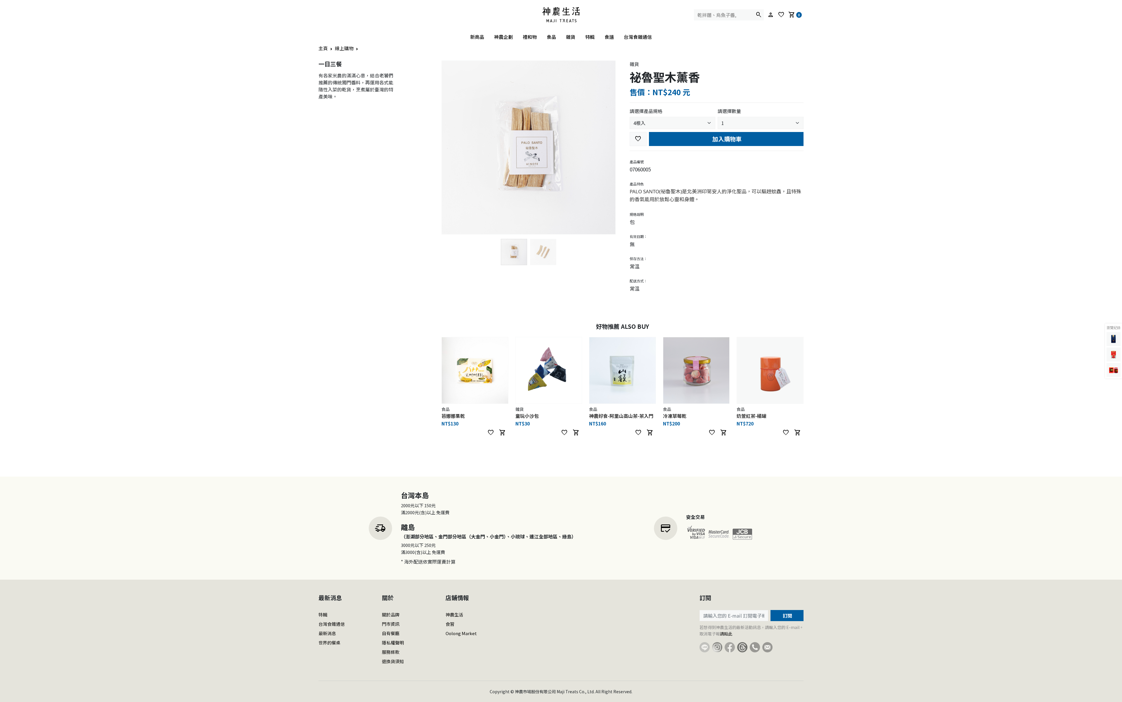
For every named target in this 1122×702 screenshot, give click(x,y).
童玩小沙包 (527, 415)
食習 (450, 624)
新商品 (477, 36)
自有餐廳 (390, 633)
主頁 (323, 48)
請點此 (726, 634)
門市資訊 (390, 624)
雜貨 (570, 36)
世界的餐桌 (329, 643)
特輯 (590, 36)
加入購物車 (726, 139)
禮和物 (530, 36)
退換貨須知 (393, 661)
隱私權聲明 (393, 643)
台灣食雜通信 (638, 36)
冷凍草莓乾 (674, 415)
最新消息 (327, 633)
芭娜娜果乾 (453, 415)
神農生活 (454, 614)
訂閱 (787, 615)
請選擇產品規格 (646, 110)
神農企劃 (503, 36)
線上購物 (344, 48)
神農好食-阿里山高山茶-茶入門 (621, 415)
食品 (551, 36)
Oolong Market (461, 633)
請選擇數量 (729, 110)
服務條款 (390, 652)
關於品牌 (390, 614)
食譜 (609, 36)
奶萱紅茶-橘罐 (751, 415)
